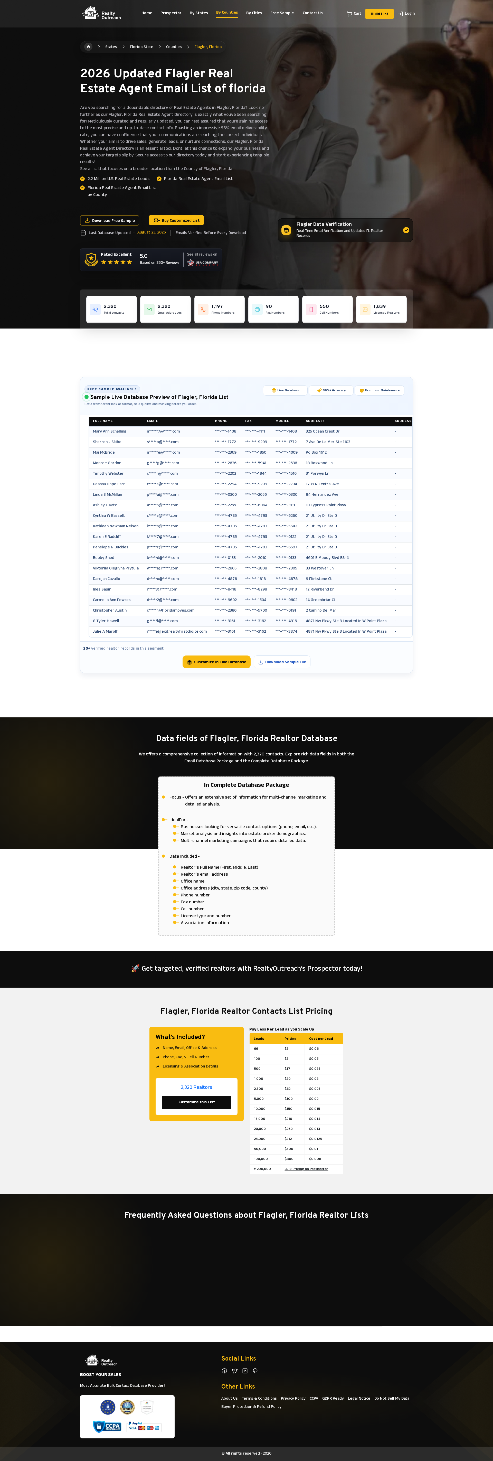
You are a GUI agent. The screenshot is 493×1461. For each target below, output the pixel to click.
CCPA (314, 1399)
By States (199, 13)
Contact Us (313, 13)
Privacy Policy (293, 1399)
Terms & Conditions (259, 1399)
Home (146, 13)
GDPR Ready (333, 1399)
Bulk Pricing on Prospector (306, 1169)
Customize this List (196, 1102)
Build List (379, 14)
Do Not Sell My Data (391, 1399)
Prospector (171, 13)
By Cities (254, 13)
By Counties (227, 13)
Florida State (141, 47)
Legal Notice (359, 1399)
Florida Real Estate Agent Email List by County (122, 191)
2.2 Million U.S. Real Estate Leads (118, 179)
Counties (174, 47)
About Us (229, 1399)
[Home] (88, 47)
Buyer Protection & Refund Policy (251, 1407)
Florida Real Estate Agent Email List (198, 179)
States (111, 47)
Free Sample (282, 13)
